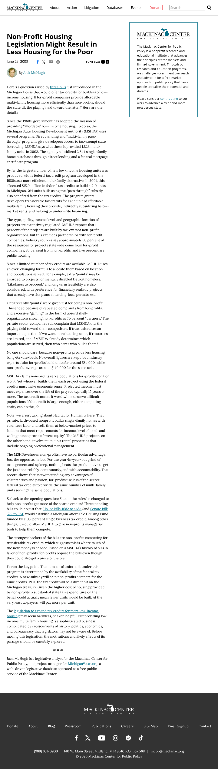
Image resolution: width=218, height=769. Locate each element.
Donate (155, 7)
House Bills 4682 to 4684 (62, 509)
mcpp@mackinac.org (167, 751)
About (55, 7)
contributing (169, 99)
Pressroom (73, 726)
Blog (51, 726)
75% (103, 62)
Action (72, 7)
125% (107, 62)
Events (136, 7)
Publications (101, 726)
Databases (114, 7)
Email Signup (178, 726)
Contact (205, 726)
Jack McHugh (34, 72)
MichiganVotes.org (83, 663)
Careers (127, 726)
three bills (58, 87)
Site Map (151, 726)
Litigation (91, 7)
